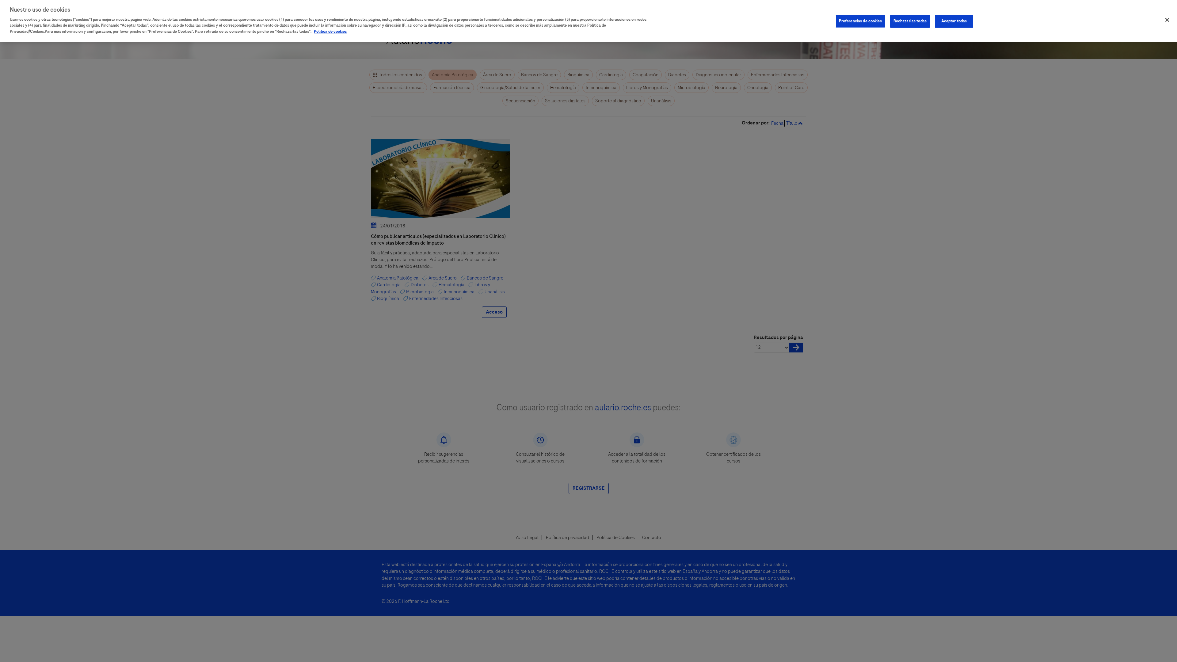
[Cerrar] (1167, 20)
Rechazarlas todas (910, 21)
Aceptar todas (954, 21)
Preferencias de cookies (860, 21)
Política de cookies (330, 31)
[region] (588, 21)
